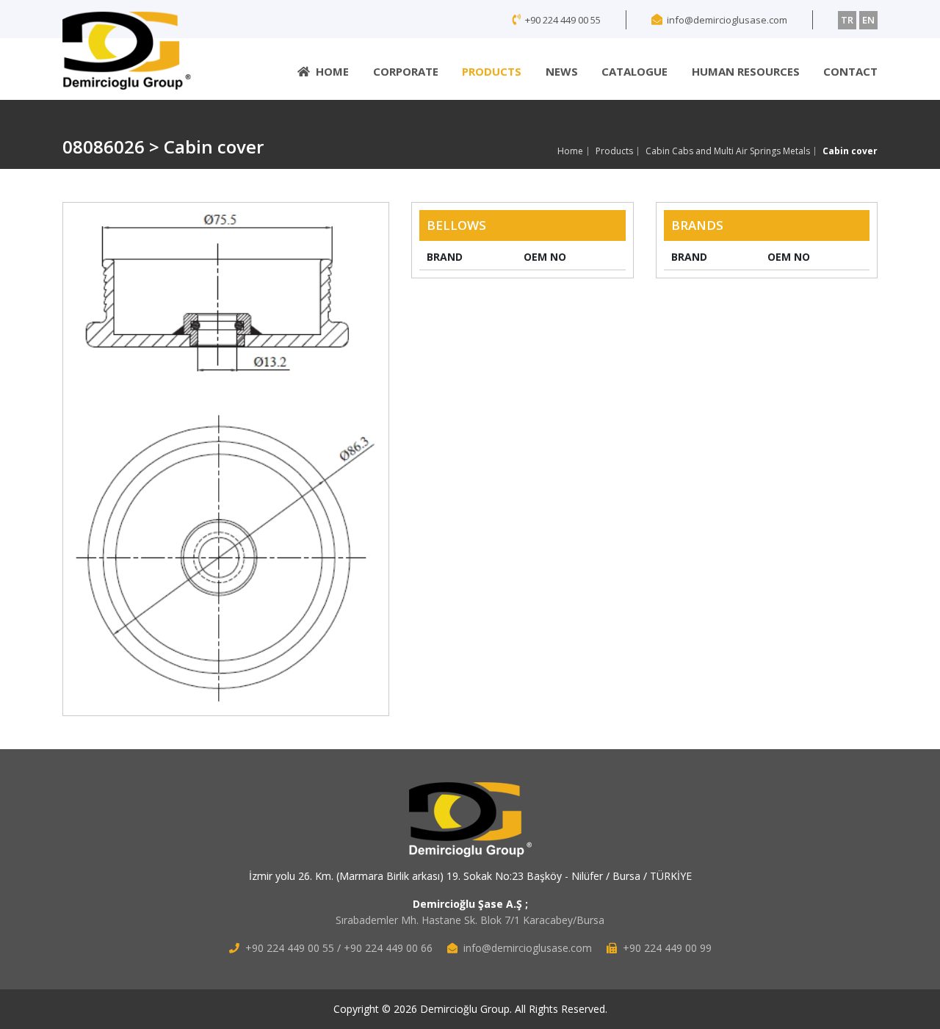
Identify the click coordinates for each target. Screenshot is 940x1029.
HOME (332, 71)
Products (614, 151)
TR (847, 19)
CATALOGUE (634, 71)
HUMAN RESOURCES (746, 71)
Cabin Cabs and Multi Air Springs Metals (728, 151)
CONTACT (850, 71)
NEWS (562, 71)
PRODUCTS (491, 71)
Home (570, 151)
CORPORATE (405, 71)
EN (868, 19)
